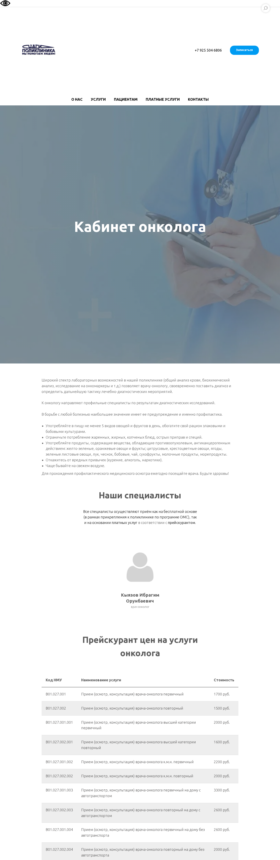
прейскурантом (181, 522)
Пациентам (126, 99)
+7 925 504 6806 (208, 50)
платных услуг (124, 522)
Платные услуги (163, 99)
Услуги (98, 99)
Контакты (198, 99)
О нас (77, 99)
